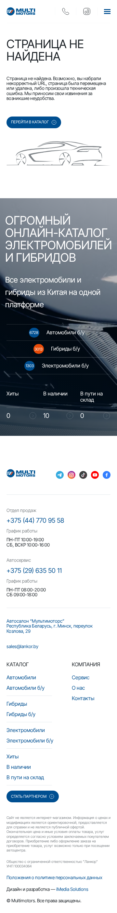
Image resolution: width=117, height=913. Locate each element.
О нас (78, 687)
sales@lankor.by (22, 646)
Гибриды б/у (20, 714)
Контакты (83, 698)
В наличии (18, 766)
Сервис (80, 677)
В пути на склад (25, 777)
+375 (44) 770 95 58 (35, 520)
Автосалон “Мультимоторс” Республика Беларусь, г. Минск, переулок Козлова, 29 (49, 625)
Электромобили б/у (29, 740)
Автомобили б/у (25, 687)
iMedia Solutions (72, 889)
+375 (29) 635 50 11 (34, 570)
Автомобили (21, 677)
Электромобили (25, 730)
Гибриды (16, 703)
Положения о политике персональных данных (54, 877)
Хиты (12, 756)
